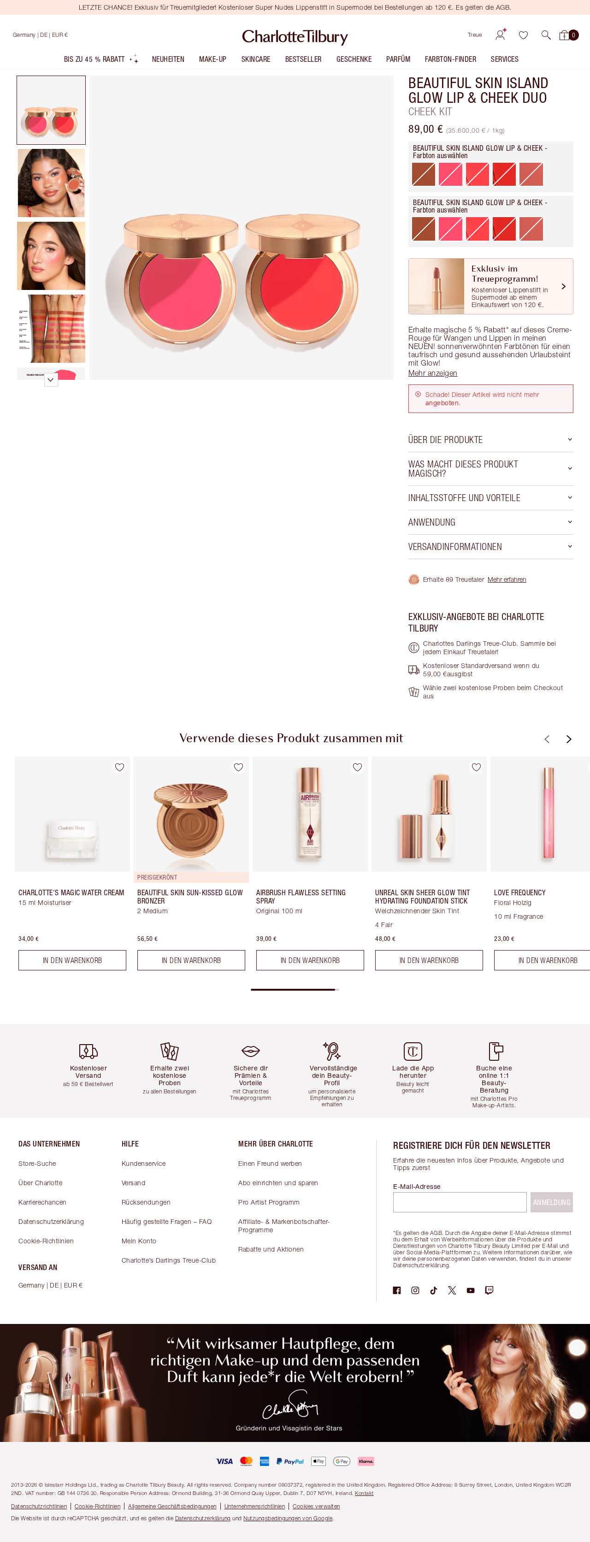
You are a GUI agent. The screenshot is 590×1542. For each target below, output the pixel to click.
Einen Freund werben (270, 1163)
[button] (546, 35)
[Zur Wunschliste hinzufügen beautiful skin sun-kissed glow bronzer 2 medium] (238, 767)
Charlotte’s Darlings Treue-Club (169, 1260)
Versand (134, 1183)
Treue (475, 34)
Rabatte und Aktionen (271, 1249)
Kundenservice (144, 1163)
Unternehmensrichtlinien (254, 1506)
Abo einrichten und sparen (278, 1183)
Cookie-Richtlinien (46, 1241)
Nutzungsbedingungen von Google (287, 1518)
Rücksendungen (146, 1202)
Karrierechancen (42, 1202)
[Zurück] (545, 739)
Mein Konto (139, 1241)
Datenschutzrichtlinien (39, 1506)
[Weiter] (568, 739)
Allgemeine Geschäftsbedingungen (172, 1506)
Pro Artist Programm (269, 1202)
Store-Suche (37, 1163)
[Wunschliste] (523, 35)
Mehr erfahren (507, 579)
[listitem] (101, 61)
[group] (66, 867)
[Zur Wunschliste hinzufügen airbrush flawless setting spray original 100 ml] (357, 767)
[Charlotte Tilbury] (295, 35)
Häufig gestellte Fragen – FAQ (167, 1221)
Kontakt (364, 1493)
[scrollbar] (295, 990)
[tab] (51, 110)
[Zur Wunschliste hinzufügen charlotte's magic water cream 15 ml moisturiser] (119, 767)
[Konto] (500, 35)
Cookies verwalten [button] (316, 1506)
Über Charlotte (40, 1183)
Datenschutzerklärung (51, 1221)
